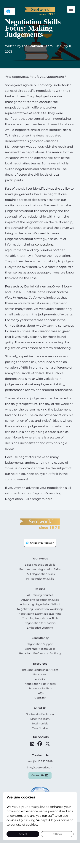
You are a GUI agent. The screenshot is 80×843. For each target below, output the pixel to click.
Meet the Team (40, 719)
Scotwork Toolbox (40, 688)
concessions (44, 244)
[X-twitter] (47, 743)
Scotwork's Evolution (40, 714)
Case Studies (40, 728)
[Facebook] (39, 743)
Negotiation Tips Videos (40, 683)
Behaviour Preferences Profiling (40, 653)
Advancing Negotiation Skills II (40, 604)
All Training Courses (40, 595)
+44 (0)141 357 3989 (40, 761)
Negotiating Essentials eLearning (40, 613)
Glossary (40, 697)
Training (40, 589)
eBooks (40, 679)
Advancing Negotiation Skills (40, 599)
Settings (57, 833)
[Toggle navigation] (71, 9)
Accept (23, 833)
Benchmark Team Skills (40, 648)
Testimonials (40, 723)
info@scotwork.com (40, 767)
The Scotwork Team (38, 46)
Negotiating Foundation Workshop (40, 609)
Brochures (40, 674)
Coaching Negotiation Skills (40, 618)
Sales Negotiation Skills (40, 564)
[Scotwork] (40, 523)
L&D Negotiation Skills (40, 574)
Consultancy (40, 638)
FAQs (40, 693)
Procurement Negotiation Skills (40, 569)
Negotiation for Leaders (40, 623)
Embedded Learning (40, 627)
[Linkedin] (32, 743)
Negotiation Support (40, 644)
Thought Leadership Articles (40, 669)
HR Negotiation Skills (40, 578)
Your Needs (40, 558)
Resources (40, 663)
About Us (40, 708)
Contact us (37, 775)
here (48, 499)
